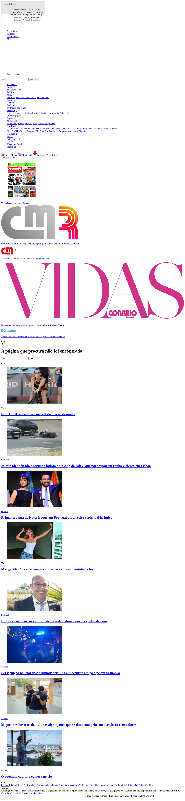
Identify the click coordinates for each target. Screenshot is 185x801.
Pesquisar (34, 79)
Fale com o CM (14, 139)
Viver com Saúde (15, 144)
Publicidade (94, 785)
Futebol (19, 97)
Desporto (11, 97)
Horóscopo (21, 131)
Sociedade (11, 89)
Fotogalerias (38, 123)
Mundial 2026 (29, 97)
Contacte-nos (73, 785)
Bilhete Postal (53, 113)
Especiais (11, 118)
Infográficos (49, 123)
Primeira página (14, 115)
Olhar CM (64, 113)
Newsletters (52, 155)
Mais (9, 39)
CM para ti (12, 134)
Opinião (10, 113)
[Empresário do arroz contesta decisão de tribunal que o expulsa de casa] (34, 610)
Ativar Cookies (146, 785)
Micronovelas (13, 36)
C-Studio (11, 141)
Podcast (28, 123)
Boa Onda (21, 108)
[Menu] (6, 26)
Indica (10, 136)
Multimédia (12, 123)
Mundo (10, 95)
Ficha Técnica (23, 785)
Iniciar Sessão (13, 74)
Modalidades (43, 97)
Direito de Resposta (58, 131)
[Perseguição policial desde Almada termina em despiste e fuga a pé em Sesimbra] (34, 662)
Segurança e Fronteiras (83, 128)
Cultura (10, 102)
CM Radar (12, 126)
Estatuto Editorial (9, 785)
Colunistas (19, 113)
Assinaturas (84, 785)
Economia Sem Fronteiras (106, 128)
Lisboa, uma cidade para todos (58, 128)
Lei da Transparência (39, 785)
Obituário (44, 131)
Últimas (4, 511)
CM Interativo (26, 155)
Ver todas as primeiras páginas (15, 203)
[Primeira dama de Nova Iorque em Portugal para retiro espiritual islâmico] (34, 506)
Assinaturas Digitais (76, 131)
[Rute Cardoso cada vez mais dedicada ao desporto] (34, 403)
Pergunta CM (33, 131)
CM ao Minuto (10, 155)
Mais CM (11, 131)
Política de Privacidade (128, 785)
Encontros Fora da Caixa (32, 128)
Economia (11, 100)
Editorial (29, 113)
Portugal (11, 34)
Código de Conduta (58, 785)
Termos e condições (109, 785)
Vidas (3, 408)
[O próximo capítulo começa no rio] (34, 765)
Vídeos (21, 123)
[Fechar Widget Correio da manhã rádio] (2, 799)
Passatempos (12, 147)
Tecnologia (12, 110)
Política (10, 92)
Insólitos (11, 105)
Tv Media (11, 108)
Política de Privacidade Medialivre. (27, 793)
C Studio (5, 770)
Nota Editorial (39, 113)
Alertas (5, 788)
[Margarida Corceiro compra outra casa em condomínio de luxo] (34, 558)
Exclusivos (12, 31)
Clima (19, 89)
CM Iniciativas (13, 128)
